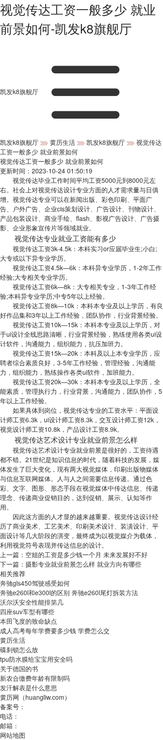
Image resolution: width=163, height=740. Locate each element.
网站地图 (12, 735)
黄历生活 (62, 142)
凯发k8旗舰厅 (19, 91)
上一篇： (74, 554)
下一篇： (70, 563)
